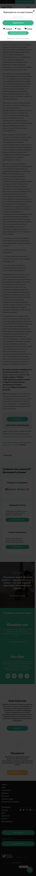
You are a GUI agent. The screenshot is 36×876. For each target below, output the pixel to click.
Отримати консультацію (18, 33)
